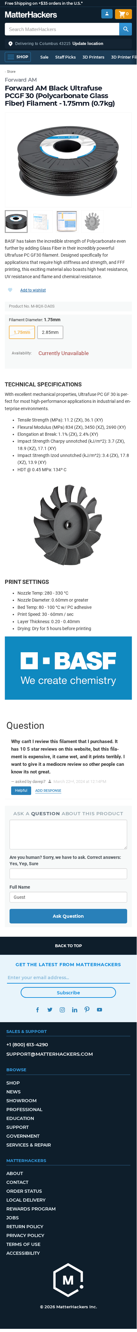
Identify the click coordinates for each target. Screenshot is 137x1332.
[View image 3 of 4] (67, 221)
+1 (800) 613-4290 (27, 1044)
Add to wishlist (33, 290)
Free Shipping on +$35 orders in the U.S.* (44, 3)
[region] (68, 160)
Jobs (12, 1218)
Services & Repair (28, 1145)
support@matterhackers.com (49, 1054)
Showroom (21, 1101)
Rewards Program (31, 1209)
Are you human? (65, 860)
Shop (13, 1083)
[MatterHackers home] (31, 15)
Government (22, 1136)
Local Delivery (25, 1200)
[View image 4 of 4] (92, 221)
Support (17, 1127)
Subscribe (68, 993)
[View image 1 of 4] (16, 221)
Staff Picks (65, 57)
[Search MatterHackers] (125, 29)
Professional (24, 1109)
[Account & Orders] (107, 14)
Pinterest (86, 1009)
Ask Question (68, 916)
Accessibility (23, 1253)
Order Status (24, 1191)
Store (11, 72)
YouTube (99, 1009)
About (14, 1173)
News (13, 1092)
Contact (17, 1182)
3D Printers (93, 57)
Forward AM (21, 80)
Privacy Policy (25, 1235)
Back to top (68, 945)
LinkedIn (74, 1009)
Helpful (21, 790)
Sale (44, 57)
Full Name (20, 887)
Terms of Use (23, 1244)
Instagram (62, 1009)
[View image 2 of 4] (41, 221)
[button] (68, 44)
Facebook (37, 1009)
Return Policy (24, 1226)
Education (20, 1118)
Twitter (49, 1009)
